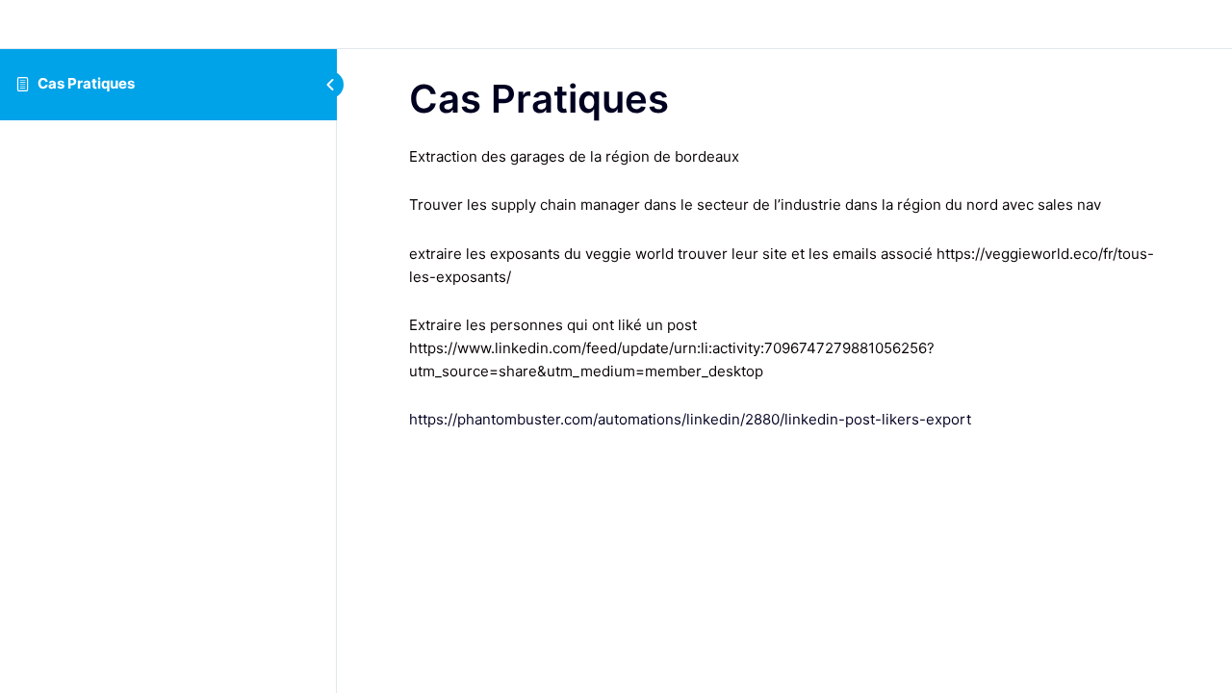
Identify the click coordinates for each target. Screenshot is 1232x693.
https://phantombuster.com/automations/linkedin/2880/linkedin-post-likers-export (690, 419)
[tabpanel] (784, 288)
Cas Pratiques (86, 83)
